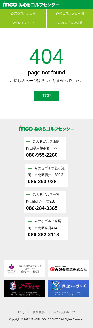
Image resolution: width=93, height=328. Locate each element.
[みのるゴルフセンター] (46, 135)
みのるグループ (64, 312)
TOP (46, 96)
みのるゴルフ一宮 (23, 23)
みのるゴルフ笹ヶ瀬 (70, 13)
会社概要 (39, 312)
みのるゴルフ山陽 (23, 13)
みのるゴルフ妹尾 (70, 23)
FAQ (21, 312)
